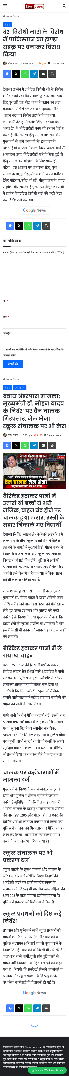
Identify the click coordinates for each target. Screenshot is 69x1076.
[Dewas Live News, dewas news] (34, 6)
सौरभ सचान (13, 63)
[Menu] (5, 7)
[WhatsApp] (25, 74)
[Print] (52, 74)
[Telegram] (34, 74)
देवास (16, 16)
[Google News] (34, 210)
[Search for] (64, 7)
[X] (16, 74)
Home (8, 16)
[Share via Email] (43, 74)
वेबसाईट (6, 333)
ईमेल (6, 317)
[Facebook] (7, 74)
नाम (5, 301)
